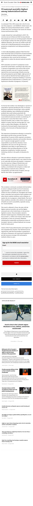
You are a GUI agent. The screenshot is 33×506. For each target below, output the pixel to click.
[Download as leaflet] (22, 20)
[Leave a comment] (26, 20)
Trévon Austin (4, 14)
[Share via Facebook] (3, 20)
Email (4, 245)
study (3, 35)
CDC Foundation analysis (13, 52)
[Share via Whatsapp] (11, 20)
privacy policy (24, 256)
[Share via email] (18, 20)
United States (19, 292)
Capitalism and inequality (7, 292)
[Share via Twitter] (7, 20)
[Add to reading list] (30, 20)
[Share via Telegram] (14, 20)
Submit (16, 262)
